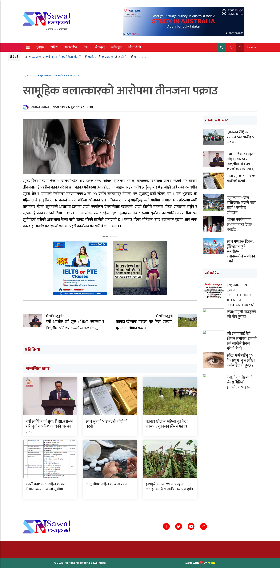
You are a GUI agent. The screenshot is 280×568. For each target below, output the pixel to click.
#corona (140, 57)
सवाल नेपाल (40, 107)
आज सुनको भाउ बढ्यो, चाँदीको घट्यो (106, 424)
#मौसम (92, 57)
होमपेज (28, 75)
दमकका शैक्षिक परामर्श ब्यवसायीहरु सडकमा (240, 137)
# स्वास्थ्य (108, 57)
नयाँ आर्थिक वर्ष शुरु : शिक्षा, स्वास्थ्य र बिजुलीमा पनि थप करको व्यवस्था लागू (49, 426)
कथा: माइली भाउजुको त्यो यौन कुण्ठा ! (241, 314)
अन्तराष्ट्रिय (70, 47)
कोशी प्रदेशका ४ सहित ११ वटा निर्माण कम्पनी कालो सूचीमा (46, 486)
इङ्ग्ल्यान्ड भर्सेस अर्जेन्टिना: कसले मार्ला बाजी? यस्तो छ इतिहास (241, 205)
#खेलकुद (51, 57)
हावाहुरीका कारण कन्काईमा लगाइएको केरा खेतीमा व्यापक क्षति (169, 486)
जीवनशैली (134, 47)
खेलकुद (100, 47)
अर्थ (86, 47)
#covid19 (34, 57)
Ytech (211, 562)
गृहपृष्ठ (40, 47)
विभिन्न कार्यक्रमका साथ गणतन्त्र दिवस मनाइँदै (239, 224)
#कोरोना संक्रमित (72, 57)
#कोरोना (124, 57)
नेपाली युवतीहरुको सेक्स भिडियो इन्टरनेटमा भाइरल (240, 382)
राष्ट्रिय (54, 47)
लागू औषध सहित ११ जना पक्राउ (107, 484)
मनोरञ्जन (116, 47)
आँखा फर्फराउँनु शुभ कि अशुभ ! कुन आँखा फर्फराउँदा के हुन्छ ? (241, 360)
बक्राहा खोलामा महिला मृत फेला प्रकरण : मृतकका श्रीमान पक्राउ (167, 424)
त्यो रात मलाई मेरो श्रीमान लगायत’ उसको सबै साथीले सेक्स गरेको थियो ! (242, 341)
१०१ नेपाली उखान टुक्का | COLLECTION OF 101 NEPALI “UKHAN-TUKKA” (240, 295)
